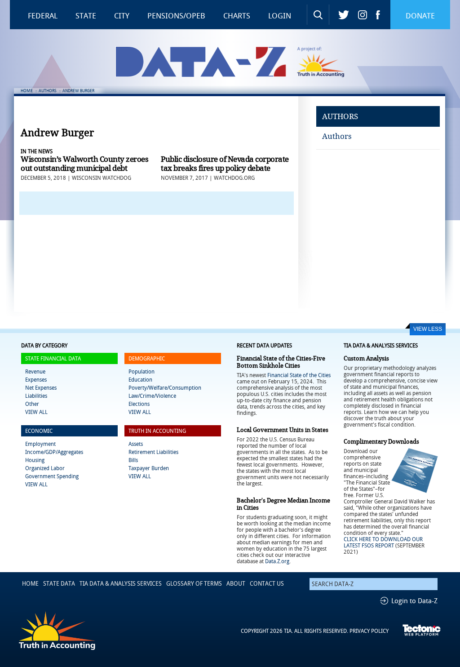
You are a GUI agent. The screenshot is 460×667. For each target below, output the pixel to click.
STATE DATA (59, 583)
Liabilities (36, 396)
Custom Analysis (366, 358)
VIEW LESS (427, 329)
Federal (43, 15)
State (85, 15)
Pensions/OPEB (176, 15)
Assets (135, 444)
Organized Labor (45, 468)
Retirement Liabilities (153, 452)
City (121, 15)
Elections (139, 404)
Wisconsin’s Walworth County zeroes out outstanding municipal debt (84, 164)
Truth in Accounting (326, 61)
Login (279, 15)
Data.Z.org (277, 561)
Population (141, 372)
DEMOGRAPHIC (146, 359)
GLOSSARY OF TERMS (194, 583)
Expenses (36, 380)
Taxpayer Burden (148, 468)
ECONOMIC (39, 431)
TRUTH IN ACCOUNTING (157, 431)
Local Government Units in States (282, 430)
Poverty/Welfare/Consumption (164, 388)
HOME (27, 91)
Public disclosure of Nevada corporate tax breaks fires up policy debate (225, 164)
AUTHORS (48, 91)
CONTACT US (267, 583)
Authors (337, 136)
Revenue (35, 372)
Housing (34, 460)
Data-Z (235, 61)
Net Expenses (41, 388)
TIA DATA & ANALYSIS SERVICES (121, 583)
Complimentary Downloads (381, 441)
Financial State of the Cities (299, 375)
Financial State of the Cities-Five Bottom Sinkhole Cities (281, 362)
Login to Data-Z (414, 601)
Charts (236, 15)
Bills (133, 460)
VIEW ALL (36, 412)
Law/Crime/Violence (152, 396)
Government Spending (52, 476)
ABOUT (235, 583)
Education (140, 380)
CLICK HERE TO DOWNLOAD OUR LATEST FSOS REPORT (383, 542)
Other (32, 404)
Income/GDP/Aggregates (54, 452)
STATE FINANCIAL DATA (53, 359)
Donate (420, 15)
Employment (40, 444)
